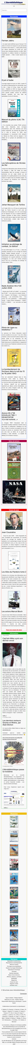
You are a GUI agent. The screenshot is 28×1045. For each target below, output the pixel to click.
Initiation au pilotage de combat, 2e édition (12, 245)
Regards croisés (14, 983)
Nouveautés (14, 16)
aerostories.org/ (7, 730)
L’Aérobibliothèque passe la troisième (13, 770)
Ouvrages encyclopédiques (14, 966)
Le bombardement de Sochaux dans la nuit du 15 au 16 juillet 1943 (13, 371)
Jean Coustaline (9, 532)
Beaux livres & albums (14, 975)
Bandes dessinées (14, 973)
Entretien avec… (14, 985)
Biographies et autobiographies (14, 962)
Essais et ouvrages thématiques (14, 968)
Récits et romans (14, 964)
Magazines (14, 813)
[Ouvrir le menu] (14, 6)
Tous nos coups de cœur (14, 630)
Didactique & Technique (14, 969)
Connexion (23, 993)
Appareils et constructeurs (14, 961)
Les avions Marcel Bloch (12, 611)
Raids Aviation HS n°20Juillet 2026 (11, 287)
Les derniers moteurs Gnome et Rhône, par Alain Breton (12, 722)
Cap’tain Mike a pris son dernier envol (13, 639)
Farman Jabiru (8, 40)
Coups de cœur (14, 510)
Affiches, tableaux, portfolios (14, 976)
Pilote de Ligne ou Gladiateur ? (9, 328)
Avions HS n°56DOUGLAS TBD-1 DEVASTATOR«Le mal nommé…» (10, 416)
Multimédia (14, 978)
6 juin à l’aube (7, 80)
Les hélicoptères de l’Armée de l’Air (13, 164)
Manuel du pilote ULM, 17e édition (13, 120)
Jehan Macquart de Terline (13, 205)
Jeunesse (14, 971)
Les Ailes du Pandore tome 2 (14, 572)
